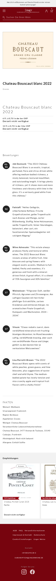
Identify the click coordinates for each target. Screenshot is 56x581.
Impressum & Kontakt (22, 535)
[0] (52, 11)
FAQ (21, 531)
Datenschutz (39, 535)
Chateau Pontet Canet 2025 (16, 502)
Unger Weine (39, 539)
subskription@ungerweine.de (29, 558)
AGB (15, 531)
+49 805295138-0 (29, 553)
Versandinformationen (35, 531)
